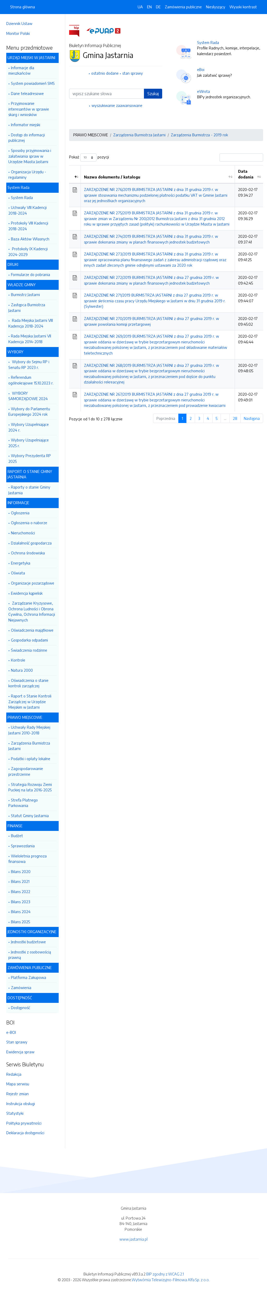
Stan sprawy (16, 1042)
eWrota (203, 91)
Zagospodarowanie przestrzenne (25, 771)
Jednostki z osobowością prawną (29, 955)
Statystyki (14, 1113)
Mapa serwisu (17, 1083)
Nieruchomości (23, 532)
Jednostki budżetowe (28, 941)
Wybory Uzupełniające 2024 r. (28, 427)
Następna (252, 418)
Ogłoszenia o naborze (29, 522)
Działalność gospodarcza (31, 543)
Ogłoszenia (20, 512)
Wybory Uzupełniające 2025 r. (28, 443)
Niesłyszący (215, 6)
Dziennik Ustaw (19, 23)
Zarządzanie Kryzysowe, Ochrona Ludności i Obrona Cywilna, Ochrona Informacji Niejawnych (31, 611)
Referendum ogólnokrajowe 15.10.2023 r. (30, 380)
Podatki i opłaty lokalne (30, 758)
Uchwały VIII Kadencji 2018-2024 (27, 210)
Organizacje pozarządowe (32, 583)
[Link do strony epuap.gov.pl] (103, 30)
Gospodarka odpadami (29, 640)
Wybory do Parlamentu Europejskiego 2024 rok (29, 411)
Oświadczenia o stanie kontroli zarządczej (28, 683)
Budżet (17, 835)
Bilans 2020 (21, 871)
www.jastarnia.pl (133, 1239)
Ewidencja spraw (20, 1051)
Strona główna (22, 6)
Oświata (18, 572)
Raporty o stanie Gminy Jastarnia (29, 490)
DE (158, 6)
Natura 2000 (22, 670)
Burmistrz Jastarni (25, 294)
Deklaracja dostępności (25, 1132)
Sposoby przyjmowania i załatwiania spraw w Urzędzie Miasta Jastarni (29, 156)
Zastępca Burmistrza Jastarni (26, 307)
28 (235, 418)
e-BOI (11, 1032)
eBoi (200, 69)
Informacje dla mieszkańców (21, 70)
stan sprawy (132, 73)
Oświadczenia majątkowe (32, 630)
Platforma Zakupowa (28, 977)
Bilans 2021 (20, 881)
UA (140, 6)
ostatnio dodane (105, 73)
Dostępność (20, 1007)
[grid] (166, 288)
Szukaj (153, 93)
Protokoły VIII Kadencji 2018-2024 (28, 226)
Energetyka (20, 563)
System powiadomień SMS (33, 83)
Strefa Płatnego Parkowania (23, 803)
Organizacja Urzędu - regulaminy (27, 174)
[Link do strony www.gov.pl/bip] (77, 30)
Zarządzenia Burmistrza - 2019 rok (199, 134)
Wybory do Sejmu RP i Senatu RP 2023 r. (28, 364)
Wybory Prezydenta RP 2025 (29, 458)
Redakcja (13, 1074)
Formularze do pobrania (30, 274)
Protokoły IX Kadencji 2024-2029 (28, 251)
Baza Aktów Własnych (30, 238)
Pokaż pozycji (89, 157)
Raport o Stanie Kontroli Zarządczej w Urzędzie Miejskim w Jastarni (29, 701)
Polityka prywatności (23, 1123)
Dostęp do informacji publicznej (26, 137)
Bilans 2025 (20, 921)
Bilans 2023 (20, 901)
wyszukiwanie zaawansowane (117, 105)
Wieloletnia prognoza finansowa (27, 859)
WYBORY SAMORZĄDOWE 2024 (28, 396)
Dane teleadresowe (27, 93)
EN (149, 6)
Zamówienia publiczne (183, 6)
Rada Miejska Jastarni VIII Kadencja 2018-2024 (30, 323)
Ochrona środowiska (28, 552)
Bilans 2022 (20, 891)
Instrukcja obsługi (20, 1103)
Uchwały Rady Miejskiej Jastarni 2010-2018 (29, 730)
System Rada (22, 197)
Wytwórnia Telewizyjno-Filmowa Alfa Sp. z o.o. (171, 1279)
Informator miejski (25, 124)
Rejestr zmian (17, 1093)
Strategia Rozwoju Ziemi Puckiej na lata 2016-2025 (30, 787)
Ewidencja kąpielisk (27, 593)
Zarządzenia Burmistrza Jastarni (29, 746)
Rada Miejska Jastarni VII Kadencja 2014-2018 (29, 339)
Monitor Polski (18, 33)
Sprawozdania (23, 845)
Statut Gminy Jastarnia (30, 815)
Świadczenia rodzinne (29, 650)
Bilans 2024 (21, 911)
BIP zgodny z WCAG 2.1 (165, 1274)
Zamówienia (21, 987)
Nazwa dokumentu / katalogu (112, 177)
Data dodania (245, 174)
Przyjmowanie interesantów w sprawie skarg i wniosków (28, 109)
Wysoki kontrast (243, 6)
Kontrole (18, 660)
